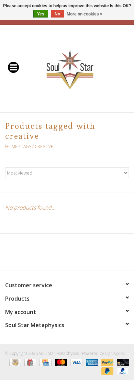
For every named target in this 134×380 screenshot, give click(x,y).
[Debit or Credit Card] (121, 362)
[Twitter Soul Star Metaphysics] (54, 254)
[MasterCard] (60, 362)
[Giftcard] (29, 362)
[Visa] (75, 362)
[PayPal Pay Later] (106, 370)
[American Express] (91, 362)
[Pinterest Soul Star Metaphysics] (67, 254)
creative (44, 146)
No (57, 14)
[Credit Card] (44, 362)
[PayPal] (106, 362)
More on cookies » (84, 14)
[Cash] (14, 362)
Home (11, 146)
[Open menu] (13, 67)
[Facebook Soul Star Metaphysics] (42, 254)
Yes (40, 14)
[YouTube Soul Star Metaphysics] (79, 254)
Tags (26, 146)
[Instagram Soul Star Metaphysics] (91, 254)
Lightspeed (115, 353)
